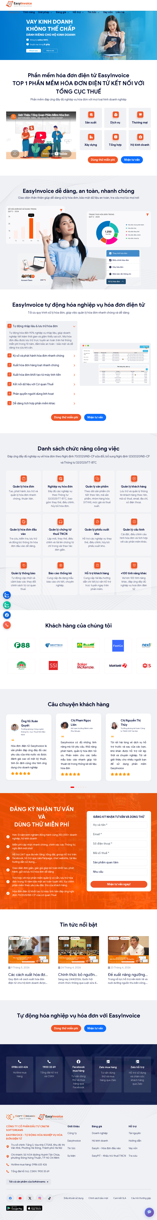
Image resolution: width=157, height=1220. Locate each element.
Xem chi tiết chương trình (106, 642)
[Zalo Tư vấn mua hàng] (7, 595)
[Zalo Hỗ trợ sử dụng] (7, 605)
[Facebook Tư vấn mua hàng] (7, 615)
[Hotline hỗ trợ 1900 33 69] (7, 625)
